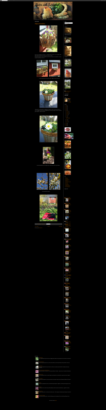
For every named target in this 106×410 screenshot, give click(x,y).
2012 (66, 124)
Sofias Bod (66, 233)
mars (67, 120)
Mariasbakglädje (67, 283)
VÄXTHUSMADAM (67, 286)
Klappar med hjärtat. (70, 317)
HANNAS (66, 256)
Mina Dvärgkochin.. (67, 186)
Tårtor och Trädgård (47, 5)
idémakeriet (66, 335)
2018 (66, 105)
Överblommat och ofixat (70, 199)
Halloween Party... (41, 374)
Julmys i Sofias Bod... (70, 235)
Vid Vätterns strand (67, 277)
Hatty (70, 98)
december (67, 111)
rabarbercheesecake (67, 185)
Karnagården (67, 315)
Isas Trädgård (67, 209)
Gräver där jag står (69, 349)
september (67, 113)
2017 (66, 106)
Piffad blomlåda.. (40, 24)
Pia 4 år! (70, 321)
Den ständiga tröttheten (68, 275)
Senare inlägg (36, 226)
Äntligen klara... (41, 391)
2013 (66, 123)
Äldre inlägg (60, 226)
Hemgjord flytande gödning (70, 311)
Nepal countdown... (67, 333)
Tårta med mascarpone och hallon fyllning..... (44, 370)
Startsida (49, 226)
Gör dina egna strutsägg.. (42, 395)
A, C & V (66, 221)
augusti (67, 114)
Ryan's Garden (67, 326)
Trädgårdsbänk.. (41, 357)
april (66, 119)
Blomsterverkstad (67, 244)
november (67, 112)
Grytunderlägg (40, 378)
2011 (66, 125)
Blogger (56, 400)
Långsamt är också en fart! (70, 288)
